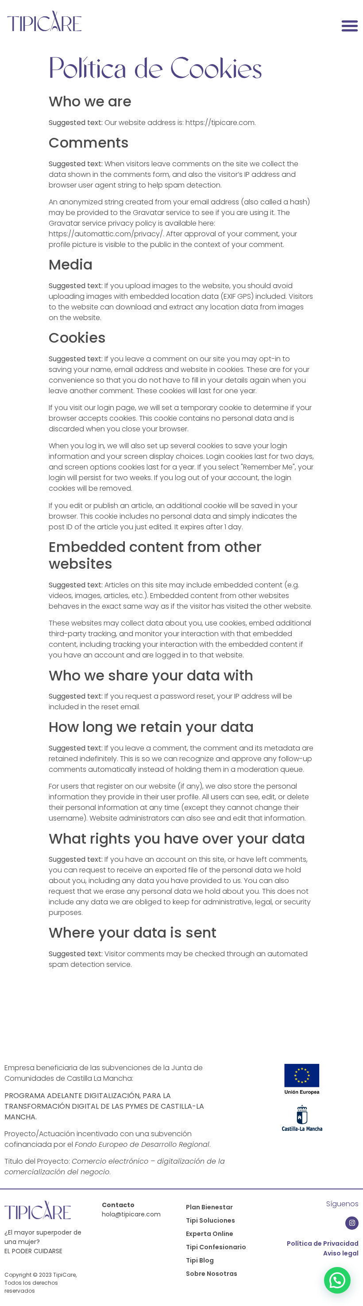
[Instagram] (352, 1223)
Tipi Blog (200, 1260)
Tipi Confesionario (216, 1247)
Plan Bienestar (209, 1207)
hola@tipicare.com (131, 1214)
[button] (349, 25)
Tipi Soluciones (210, 1220)
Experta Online (209, 1233)
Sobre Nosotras (211, 1273)
